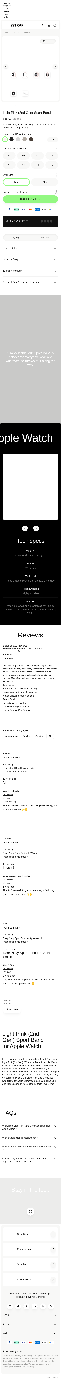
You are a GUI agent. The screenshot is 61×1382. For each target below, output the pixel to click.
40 (23, 155)
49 (52, 165)
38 (9, 155)
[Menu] (7, 25)
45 (23, 165)
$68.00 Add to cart (30, 199)
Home (6, 32)
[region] (30, 720)
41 (37, 155)
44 (9, 165)
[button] (8, 681)
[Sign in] (49, 25)
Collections (16, 32)
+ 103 (51, 140)
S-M (16, 182)
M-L (45, 182)
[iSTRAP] (17, 25)
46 (37, 165)
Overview (44, 237)
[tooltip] (38, 656)
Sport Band (28, 32)
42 (52, 155)
